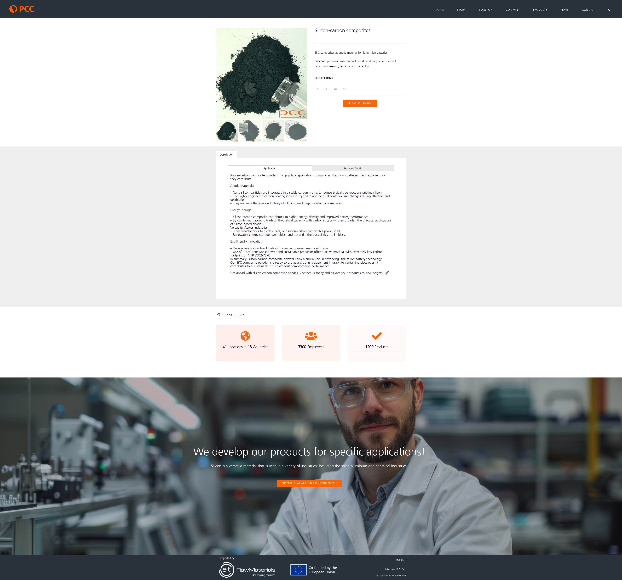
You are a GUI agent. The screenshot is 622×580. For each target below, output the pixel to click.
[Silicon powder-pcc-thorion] (261, 73)
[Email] (344, 89)
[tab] (270, 168)
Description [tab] (226, 155)
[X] (326, 89)
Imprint (401, 560)
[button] (609, 6)
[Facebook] (317, 89)
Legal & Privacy (395, 569)
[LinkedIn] (335, 89)
